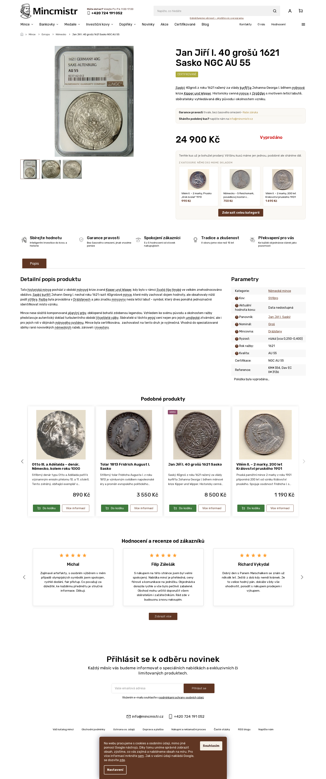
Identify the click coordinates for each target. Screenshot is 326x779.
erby (83, 313)
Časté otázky (222, 729)
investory (102, 327)
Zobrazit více (163, 616)
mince (244, 93)
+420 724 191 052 (189, 716)
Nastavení (115, 770)
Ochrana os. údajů (124, 729)
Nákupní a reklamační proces (188, 729)
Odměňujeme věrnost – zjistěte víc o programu (217, 18)
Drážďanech (82, 299)
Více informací (75, 508)
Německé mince (279, 291)
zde (122, 760)
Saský (180, 87)
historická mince (39, 290)
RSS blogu (244, 729)
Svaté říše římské (169, 290)
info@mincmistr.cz (241, 119)
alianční (73, 313)
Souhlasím (211, 746)
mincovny (119, 299)
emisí (151, 318)
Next (304, 461)
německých (63, 327)
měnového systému (69, 322)
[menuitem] (28, 25)
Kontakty (245, 24)
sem (141, 756)
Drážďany (275, 331)
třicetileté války (107, 318)
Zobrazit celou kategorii (240, 212)
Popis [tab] (34, 263)
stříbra (32, 299)
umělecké (193, 318)
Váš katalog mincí (63, 729)
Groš (271, 324)
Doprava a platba (153, 729)
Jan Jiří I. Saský (279, 317)
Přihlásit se (199, 688)
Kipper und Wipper (197, 93)
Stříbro (273, 298)
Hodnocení (278, 24)
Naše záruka (250, 112)
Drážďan (258, 93)
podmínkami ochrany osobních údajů (181, 697)
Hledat (274, 11)
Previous (23, 461)
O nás (261, 24)
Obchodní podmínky (93, 729)
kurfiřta (245, 87)
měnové (298, 87)
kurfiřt (46, 294)
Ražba (43, 299)
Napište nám (265, 729)
